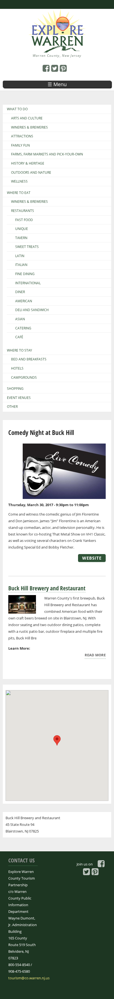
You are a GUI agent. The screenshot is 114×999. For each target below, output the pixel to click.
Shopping (15, 388)
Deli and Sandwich (32, 310)
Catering (23, 328)
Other (12, 406)
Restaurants (22, 211)
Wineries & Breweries (29, 127)
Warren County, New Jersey (57, 55)
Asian (20, 319)
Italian (21, 265)
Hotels (17, 368)
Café (19, 337)
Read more (95, 655)
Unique (21, 229)
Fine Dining (25, 274)
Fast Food (24, 220)
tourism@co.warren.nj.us (29, 977)
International (28, 283)
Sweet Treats (27, 247)
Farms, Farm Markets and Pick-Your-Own (47, 154)
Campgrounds (24, 377)
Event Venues (19, 398)
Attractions (22, 136)
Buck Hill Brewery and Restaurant (47, 588)
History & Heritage (27, 163)
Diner (20, 292)
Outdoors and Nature (31, 172)
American (23, 301)
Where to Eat (18, 193)
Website (92, 558)
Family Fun (20, 145)
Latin (19, 256)
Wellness (19, 181)
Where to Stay (19, 350)
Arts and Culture (27, 118)
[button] (57, 740)
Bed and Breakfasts (28, 359)
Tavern (21, 238)
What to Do (17, 109)
